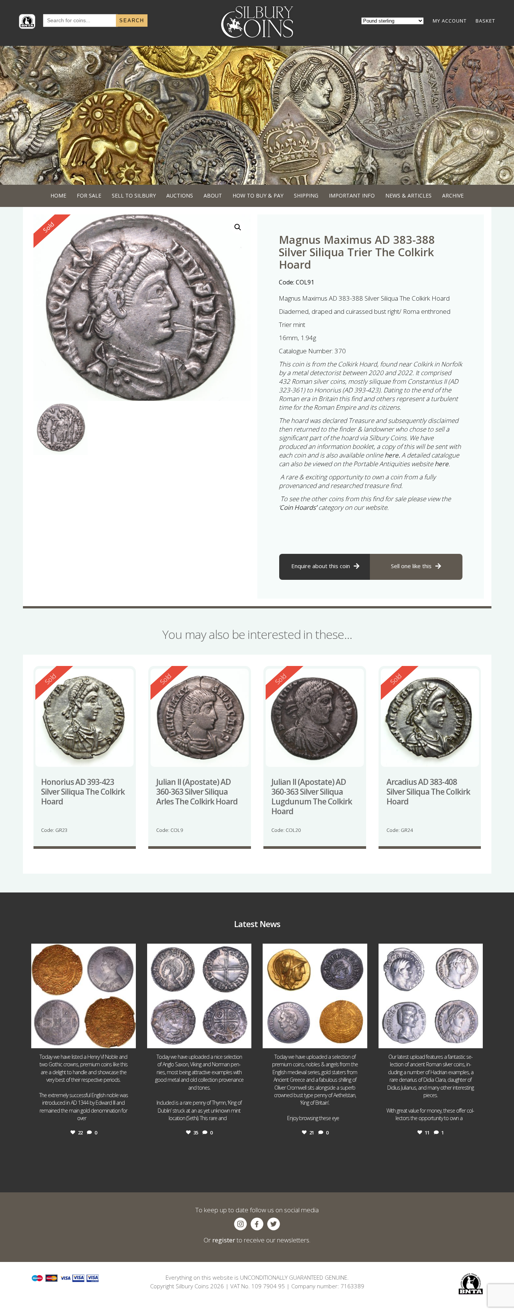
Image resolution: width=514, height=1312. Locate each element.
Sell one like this (411, 566)
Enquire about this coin (320, 566)
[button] (238, 227)
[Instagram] (128, 1039)
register (223, 1240)
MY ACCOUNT (450, 20)
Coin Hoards (298, 507)
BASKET (485, 20)
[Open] (83, 996)
